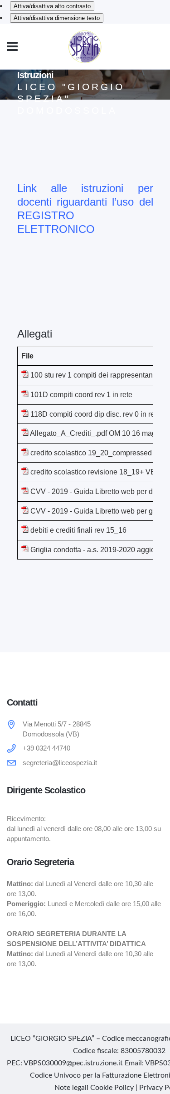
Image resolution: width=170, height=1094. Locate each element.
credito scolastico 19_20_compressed (91, 453)
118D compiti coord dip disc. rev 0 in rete (95, 414)
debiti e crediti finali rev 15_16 (78, 530)
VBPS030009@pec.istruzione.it (73, 1063)
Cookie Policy (112, 1087)
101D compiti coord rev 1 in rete (81, 394)
